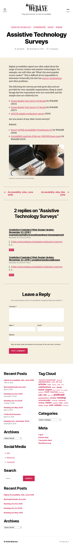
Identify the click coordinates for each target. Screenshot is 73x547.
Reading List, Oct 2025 (13, 401)
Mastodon (11, 458)
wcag (40, 405)
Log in (40, 435)
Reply (11, 250)
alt (57, 382)
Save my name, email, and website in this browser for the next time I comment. (36, 344)
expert (48, 389)
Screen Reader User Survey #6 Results (28, 101)
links (49, 395)
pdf (52, 395)
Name (11, 325)
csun (54, 387)
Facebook (11, 462)
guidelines (41, 392)
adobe (53, 382)
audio (49, 384)
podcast (59, 394)
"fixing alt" (59, 380)
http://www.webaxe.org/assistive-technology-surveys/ (37, 241)
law (45, 395)
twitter (48, 402)
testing (41, 403)
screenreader (39, 27)
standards (62, 400)
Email (39, 325)
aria (60, 382)
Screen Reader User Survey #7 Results (28, 107)
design (59, 387)
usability (55, 403)
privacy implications (52, 78)
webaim (59, 27)
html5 (47, 392)
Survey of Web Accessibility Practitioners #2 (31, 130)
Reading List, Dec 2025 (13, 394)
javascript (61, 392)
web (51, 405)
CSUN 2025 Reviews (12, 414)
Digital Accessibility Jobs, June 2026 (19, 380)
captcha (54, 384)
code (58, 384)
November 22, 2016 (37, 49)
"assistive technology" (21, 27)
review (53, 398)
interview (54, 392)
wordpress (66, 405)
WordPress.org (44, 443)
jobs (40, 395)
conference (44, 387)
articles (42, 384)
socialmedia (55, 400)
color (62, 384)
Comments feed (45, 440)
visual (66, 403)
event (41, 389)
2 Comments (53, 49)
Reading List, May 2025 (13, 408)
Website (11, 335)
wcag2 (46, 405)
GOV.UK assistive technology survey (27, 113)
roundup (61, 397)
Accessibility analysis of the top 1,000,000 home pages (36, 136)
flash (54, 390)
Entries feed (43, 437)
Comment (13, 306)
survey (51, 27)
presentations (43, 398)
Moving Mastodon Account (15, 387)
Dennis (22, 49)
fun (61, 390)
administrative (44, 382)
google (65, 390)
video (61, 403)
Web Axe (14, 542)
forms (58, 390)
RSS (8, 453)
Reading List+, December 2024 (16, 421)
